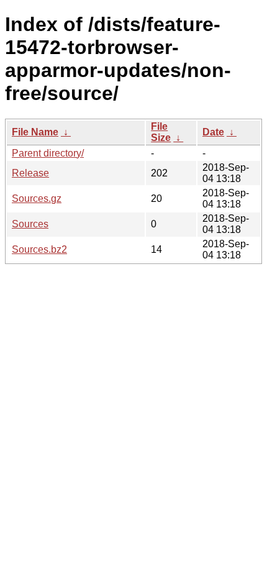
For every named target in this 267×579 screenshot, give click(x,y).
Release (30, 173)
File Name (35, 132)
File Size (161, 132)
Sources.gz (36, 198)
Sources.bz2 (39, 249)
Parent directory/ (48, 153)
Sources (30, 224)
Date (213, 132)
